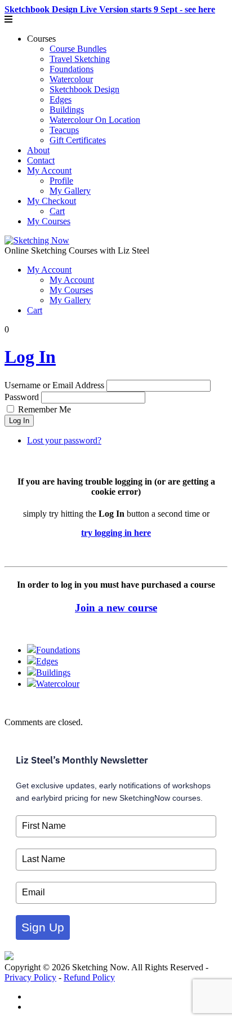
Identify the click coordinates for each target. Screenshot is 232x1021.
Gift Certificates (78, 140)
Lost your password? (64, 440)
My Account (49, 170)
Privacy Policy (30, 977)
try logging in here (116, 533)
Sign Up (42, 927)
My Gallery (70, 191)
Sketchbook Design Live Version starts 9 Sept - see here (110, 9)
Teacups (64, 130)
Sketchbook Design (84, 89)
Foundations (71, 69)
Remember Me (44, 409)
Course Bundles (78, 49)
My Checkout (51, 201)
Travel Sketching (80, 59)
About (38, 150)
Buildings (67, 109)
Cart (57, 211)
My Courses (48, 221)
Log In (30, 357)
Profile (61, 180)
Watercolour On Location (95, 120)
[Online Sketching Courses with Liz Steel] (37, 240)
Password (22, 397)
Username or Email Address (54, 385)
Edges (61, 99)
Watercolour (71, 79)
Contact (41, 160)
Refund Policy (89, 977)
